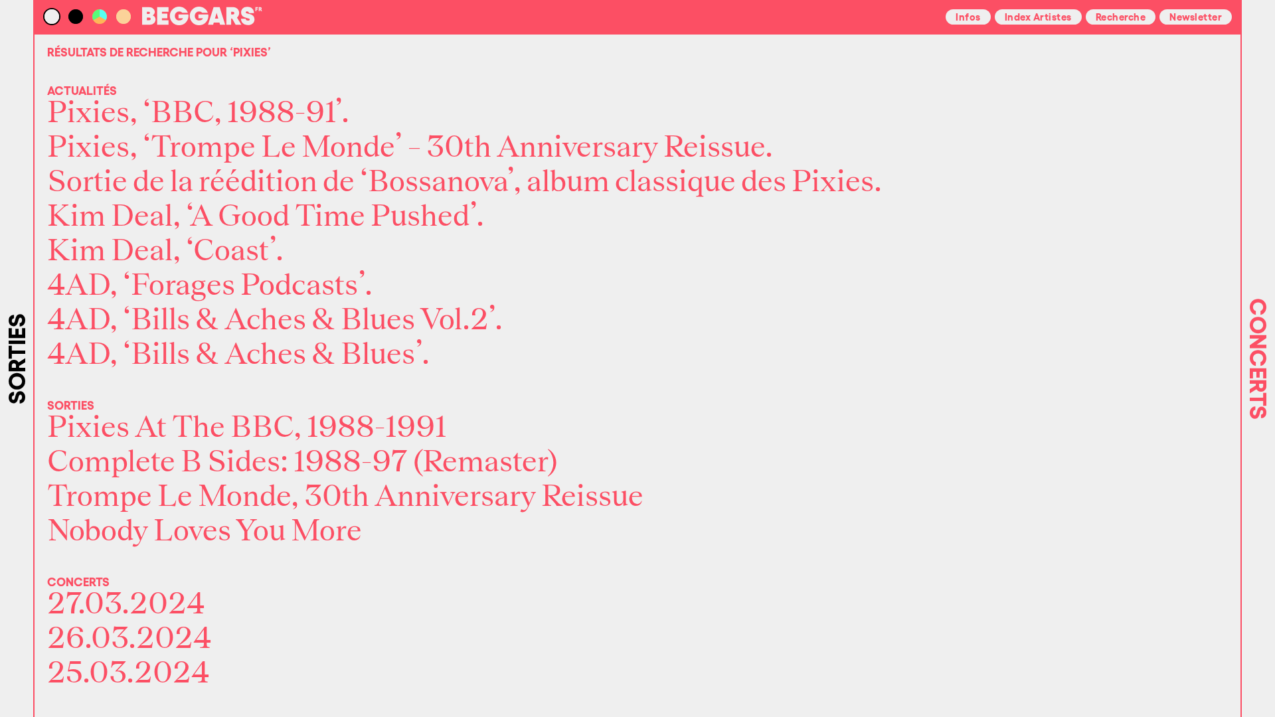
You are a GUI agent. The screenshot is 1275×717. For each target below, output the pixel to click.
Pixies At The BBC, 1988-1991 (246, 427)
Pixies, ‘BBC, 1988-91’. (198, 113)
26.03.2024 (129, 639)
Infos (968, 16)
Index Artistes (1038, 16)
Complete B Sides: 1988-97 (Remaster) (302, 462)
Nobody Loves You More (204, 531)
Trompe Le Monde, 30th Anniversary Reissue (345, 497)
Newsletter (1195, 16)
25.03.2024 (128, 673)
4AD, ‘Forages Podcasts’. (210, 285)
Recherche (1121, 16)
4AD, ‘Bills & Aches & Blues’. (238, 354)
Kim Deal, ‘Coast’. (165, 251)
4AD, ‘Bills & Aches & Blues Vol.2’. (275, 320)
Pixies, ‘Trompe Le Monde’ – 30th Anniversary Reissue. (410, 147)
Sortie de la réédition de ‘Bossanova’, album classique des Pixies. (464, 182)
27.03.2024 (126, 604)
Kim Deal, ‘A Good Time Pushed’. (265, 216)
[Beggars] (202, 21)
